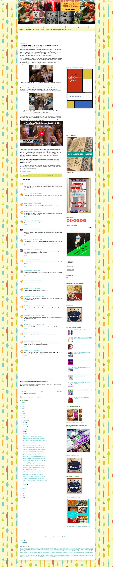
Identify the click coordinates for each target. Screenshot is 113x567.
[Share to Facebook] (26, 175)
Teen (73, 552)
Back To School (53, 548)
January (24, 486)
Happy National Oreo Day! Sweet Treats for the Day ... (34, 471)
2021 (23, 404)
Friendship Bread (78, 549)
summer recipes (53, 556)
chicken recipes (62, 554)
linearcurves (55, 536)
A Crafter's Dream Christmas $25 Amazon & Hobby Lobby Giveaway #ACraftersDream (83, 338)
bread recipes (44, 554)
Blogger (65, 536)
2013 (23, 488)
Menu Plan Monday (39, 552)
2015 (23, 415)
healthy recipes (69, 555)
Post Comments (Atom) (31, 393)
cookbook (81, 554)
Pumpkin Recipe (59, 552)
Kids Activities (88, 550)
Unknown (26, 183)
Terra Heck (26, 249)
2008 (23, 497)
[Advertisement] (48, 36)
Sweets (67, 27)
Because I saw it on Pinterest (67, 548)
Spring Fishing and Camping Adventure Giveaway (33, 463)
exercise (47, 555)
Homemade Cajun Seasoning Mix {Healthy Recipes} (34, 456)
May (24, 431)
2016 (23, 413)
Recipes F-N (54, 27)
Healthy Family (75, 550)
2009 (23, 495)
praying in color (36, 556)
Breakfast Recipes (89, 548)
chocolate (68, 554)
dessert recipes (35, 555)
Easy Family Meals (45, 549)
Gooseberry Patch (49, 550)
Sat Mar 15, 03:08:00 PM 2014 (34, 270)
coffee (71, 554)
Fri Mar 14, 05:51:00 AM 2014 (35, 249)
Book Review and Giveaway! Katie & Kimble (83, 390)
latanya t (26, 203)
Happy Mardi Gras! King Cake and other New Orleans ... (34, 476)
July (24, 427)
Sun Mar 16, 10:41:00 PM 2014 (35, 341)
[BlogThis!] (23, 175)
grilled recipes (57, 555)
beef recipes (38, 554)
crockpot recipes (23, 555)
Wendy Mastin (27, 296)
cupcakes (30, 555)
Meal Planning (32, 552)
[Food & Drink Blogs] (23, 542)
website (55, 165)
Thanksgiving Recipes (79, 552)
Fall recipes (56, 549)
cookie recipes (87, 554)
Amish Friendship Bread (76, 27)
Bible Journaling (77, 548)
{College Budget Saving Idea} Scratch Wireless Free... (34, 445)
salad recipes (42, 556)
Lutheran (28, 552)
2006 (23, 501)
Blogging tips (6, 560)
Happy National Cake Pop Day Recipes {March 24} (33, 447)
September (25, 424)
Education (52, 549)
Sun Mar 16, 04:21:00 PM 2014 (37, 324)
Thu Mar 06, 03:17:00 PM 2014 (36, 193)
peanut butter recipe (27, 556)
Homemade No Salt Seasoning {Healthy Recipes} (33, 451)
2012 (23, 490)
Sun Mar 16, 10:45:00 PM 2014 (35, 350)
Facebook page (23, 166)
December (25, 418)
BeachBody (59, 548)
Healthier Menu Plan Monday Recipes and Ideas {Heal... (34, 458)
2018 (23, 410)
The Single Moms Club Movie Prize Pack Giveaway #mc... (35, 472)
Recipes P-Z (61, 27)
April (24, 433)
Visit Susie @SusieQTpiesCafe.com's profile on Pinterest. (78, 526)
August (24, 426)
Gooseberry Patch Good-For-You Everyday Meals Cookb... (35, 460)
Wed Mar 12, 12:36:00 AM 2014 (35, 239)
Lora (25, 229)
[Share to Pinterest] (27, 175)
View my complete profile (71, 280)
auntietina (26, 211)
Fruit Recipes (85, 549)
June (24, 429)
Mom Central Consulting (37, 53)
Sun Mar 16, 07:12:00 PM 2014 (35, 333)
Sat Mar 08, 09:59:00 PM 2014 (35, 211)
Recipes (65, 552)
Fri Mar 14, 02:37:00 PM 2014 (35, 259)
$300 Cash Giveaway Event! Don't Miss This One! (33, 444)
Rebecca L (26, 333)
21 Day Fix (22, 548)
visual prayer (66, 556)
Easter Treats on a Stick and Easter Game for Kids (33, 436)
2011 (23, 491)
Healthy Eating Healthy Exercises (26, 27)
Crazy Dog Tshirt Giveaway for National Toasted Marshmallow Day (82, 375)
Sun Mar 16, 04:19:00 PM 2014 (37, 296)
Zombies (42, 29)
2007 (23, 499)
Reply (25, 189)
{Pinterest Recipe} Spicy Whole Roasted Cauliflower (33, 438)
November (25, 420)
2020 (23, 406)
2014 (23, 417)
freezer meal (52, 555)
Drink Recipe (39, 549)
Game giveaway (33, 550)
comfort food (76, 554)
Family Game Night (71, 549)
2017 (23, 411)
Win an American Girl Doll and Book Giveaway (32, 454)
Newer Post (23, 391)
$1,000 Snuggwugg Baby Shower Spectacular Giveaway (34, 482)
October (24, 422)
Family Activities (65, 549)
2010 (23, 493)
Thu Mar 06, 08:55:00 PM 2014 (34, 203)
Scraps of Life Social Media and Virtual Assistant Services (58, 29)
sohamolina (26, 193)
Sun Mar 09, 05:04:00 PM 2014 (33, 229)
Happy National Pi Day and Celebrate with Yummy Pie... (34, 465)
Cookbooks (21, 29)
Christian (22, 549)
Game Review (27, 550)
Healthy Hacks (82, 550)
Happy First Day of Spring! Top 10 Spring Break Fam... (34, 453)
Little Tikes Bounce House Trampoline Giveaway (33, 474)
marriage (81, 555)
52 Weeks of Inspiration (29, 548)
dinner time (42, 555)
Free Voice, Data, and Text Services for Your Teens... (33, 478)
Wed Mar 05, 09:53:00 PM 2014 (35, 183)
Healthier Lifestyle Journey (65, 550)
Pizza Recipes (52, 552)
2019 (23, 408)
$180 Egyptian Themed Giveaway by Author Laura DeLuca (35, 440)
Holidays (85, 27)
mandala (26, 270)
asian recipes (27, 554)
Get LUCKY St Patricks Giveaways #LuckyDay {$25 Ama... (35, 480)
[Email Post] (53, 175)
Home (37, 29)
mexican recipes (86, 555)
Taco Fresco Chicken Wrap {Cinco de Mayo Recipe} (33, 467)
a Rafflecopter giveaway (25, 171)
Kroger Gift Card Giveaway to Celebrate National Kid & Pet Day (82, 353)
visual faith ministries (60, 556)
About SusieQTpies (30, 29)
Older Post (59, 391)
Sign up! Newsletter (46, 27)
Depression (34, 549)
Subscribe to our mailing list (70, 262)
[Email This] (21, 175)
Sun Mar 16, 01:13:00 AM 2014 (35, 288)
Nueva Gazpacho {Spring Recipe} (30, 469)
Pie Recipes (46, 552)
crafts (91, 554)
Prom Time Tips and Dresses (29, 442)
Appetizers (47, 548)
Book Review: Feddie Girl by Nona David (82, 345)
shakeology (47, 556)
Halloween (56, 550)
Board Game (82, 548)
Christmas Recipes (28, 549)
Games (38, 550)
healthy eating (63, 555)
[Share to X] (24, 175)
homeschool (76, 555)
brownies (50, 554)
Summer (70, 552)
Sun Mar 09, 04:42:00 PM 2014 (35, 220)
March (24, 435)
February (25, 484)
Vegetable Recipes (89, 552)
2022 (23, 402)
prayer (32, 556)
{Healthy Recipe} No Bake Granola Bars (31, 462)
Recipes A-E (37, 27)
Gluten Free (42, 550)
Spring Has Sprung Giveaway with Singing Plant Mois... (34, 449)
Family (60, 549)
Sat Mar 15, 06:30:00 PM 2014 (35, 280)
